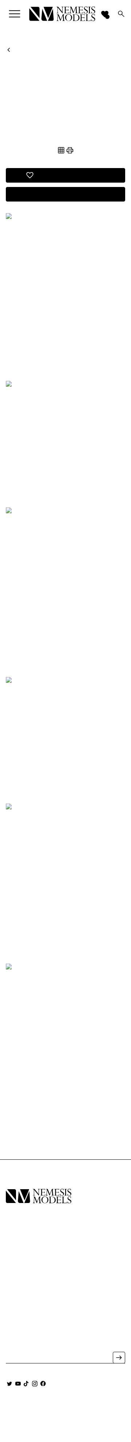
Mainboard (82, 1409)
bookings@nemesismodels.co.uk (39, 1340)
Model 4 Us (21, 1253)
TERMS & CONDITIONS (88, 1416)
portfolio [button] (66, 137)
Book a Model (25, 1263)
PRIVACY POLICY (30, 1416)
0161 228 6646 (21, 1330)
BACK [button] (15, 50)
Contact (17, 1283)
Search (16, 1304)
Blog (13, 1293)
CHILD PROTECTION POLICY (65, 1427)
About (14, 1273)
